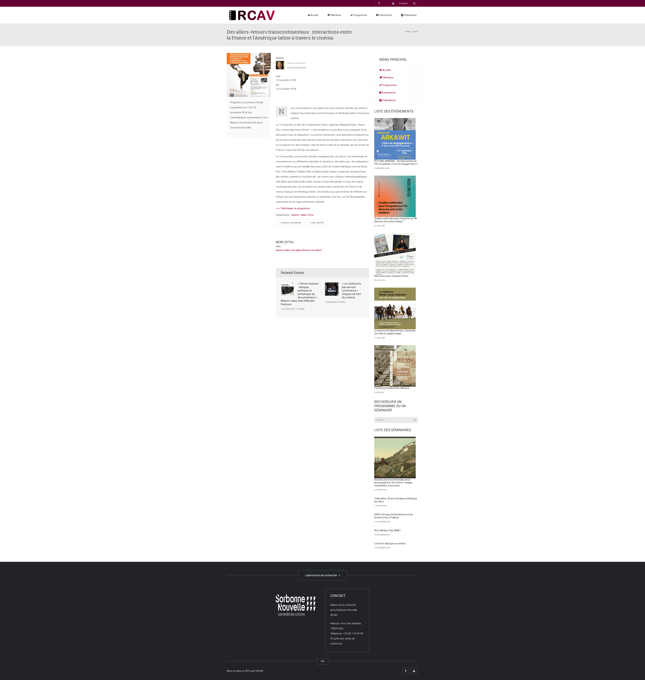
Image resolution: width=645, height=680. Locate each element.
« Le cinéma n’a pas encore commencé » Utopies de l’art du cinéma (351, 290)
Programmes (359, 15)
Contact (403, 3)
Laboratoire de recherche (321, 575)
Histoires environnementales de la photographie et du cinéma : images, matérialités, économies (393, 482)
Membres (335, 15)
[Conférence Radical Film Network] (395, 366)
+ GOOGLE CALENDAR (290, 222)
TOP (323, 661)
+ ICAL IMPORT (317, 222)
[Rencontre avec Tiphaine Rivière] (395, 254)
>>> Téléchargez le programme (293, 208)
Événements (385, 15)
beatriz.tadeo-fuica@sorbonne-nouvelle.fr (299, 250)
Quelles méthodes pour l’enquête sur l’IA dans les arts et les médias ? (395, 220)
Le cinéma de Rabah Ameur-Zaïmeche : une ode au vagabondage (395, 332)
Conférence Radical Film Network (391, 388)
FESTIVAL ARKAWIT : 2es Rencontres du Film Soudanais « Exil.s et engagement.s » (396, 162)
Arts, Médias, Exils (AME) (387, 530)
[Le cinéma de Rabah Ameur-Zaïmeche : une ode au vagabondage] (395, 308)
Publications (410, 15)
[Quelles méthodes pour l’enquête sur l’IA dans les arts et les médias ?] (395, 196)
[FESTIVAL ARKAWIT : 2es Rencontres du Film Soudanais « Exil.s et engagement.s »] (395, 139)
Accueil (314, 15)
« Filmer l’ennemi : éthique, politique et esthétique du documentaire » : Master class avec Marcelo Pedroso (300, 294)
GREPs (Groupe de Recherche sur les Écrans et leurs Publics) (393, 516)
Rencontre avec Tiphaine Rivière (391, 276)
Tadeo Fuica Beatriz (296, 63)
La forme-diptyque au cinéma (390, 543)
